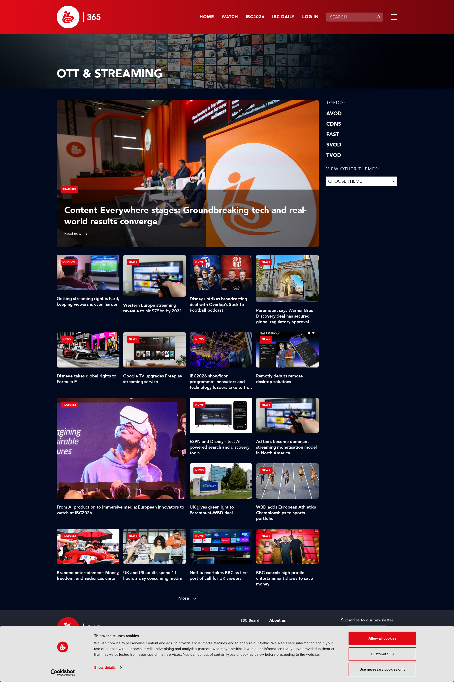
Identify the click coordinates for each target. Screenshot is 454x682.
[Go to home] (78, 17)
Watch (230, 17)
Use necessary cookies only (382, 669)
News (133, 262)
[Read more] (188, 173)
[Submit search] (378, 17)
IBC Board (250, 620)
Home (207, 17)
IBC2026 (255, 17)
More (183, 598)
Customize (380, 654)
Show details (105, 667)
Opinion (68, 262)
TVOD (333, 155)
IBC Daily (283, 17)
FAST (332, 134)
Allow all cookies (382, 638)
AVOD (334, 113)
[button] (393, 17)
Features (69, 189)
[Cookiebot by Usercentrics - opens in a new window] (62, 672)
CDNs (333, 124)
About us (277, 620)
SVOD (333, 144)
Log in (310, 17)
